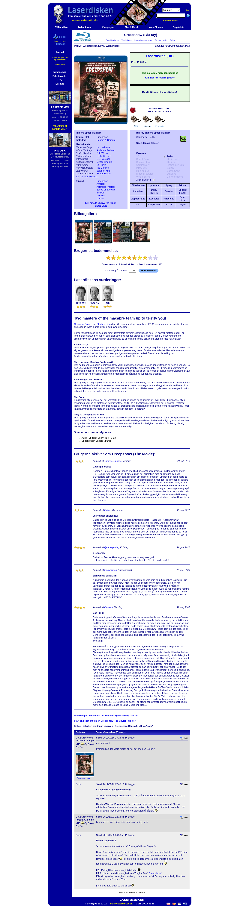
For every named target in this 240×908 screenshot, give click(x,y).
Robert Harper (104, 173)
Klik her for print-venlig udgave (132, 892)
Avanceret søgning (173, 20)
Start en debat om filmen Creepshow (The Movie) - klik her (105, 721)
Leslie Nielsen (104, 156)
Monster (101, 195)
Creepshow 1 (156, 873)
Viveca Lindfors (104, 162)
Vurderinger (126, 40)
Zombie (100, 198)
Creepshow (102, 181)
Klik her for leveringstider (160, 77)
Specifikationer (112, 40)
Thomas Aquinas (113, 461)
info (187, 10)
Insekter (101, 192)
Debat (172, 40)
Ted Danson (103, 168)
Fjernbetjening (111, 547)
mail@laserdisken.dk (121, 903)
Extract (107, 510)
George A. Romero (106, 140)
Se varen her (83, 778)
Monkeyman (110, 570)
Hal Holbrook (103, 147)
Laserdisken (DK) (160, 56)
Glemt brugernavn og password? (60, 59)
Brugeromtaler (161, 40)
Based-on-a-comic (106, 189)
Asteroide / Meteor (106, 187)
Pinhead (108, 607)
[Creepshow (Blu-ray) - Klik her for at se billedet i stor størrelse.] (101, 126)
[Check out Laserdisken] (56, 38)
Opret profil (60, 64)
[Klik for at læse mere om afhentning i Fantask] (60, 140)
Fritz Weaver (103, 153)
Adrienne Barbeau (106, 150)
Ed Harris (101, 165)
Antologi (101, 184)
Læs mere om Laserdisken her (85, 20)
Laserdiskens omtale (143, 40)
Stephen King (103, 171)
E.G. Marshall (103, 159)
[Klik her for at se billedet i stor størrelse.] (84, 244)
